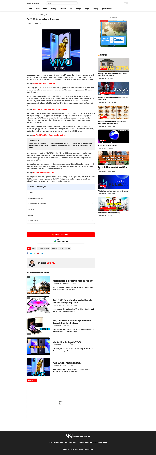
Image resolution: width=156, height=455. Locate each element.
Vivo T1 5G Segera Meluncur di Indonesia (67, 362)
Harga (33, 248)
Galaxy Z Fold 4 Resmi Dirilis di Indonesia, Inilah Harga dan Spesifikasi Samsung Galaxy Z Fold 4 (72, 301)
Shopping (95, 8)
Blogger (87, 8)
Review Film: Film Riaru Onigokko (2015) (109, 213)
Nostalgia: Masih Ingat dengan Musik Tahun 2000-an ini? (112, 168)
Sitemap (70, 442)
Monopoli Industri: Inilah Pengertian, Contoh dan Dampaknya (73, 280)
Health (37, 8)
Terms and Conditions (78, 442)
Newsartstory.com (33, 3)
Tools (70, 8)
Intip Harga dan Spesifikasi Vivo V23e (44, 83)
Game (30, 8)
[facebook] (28, 253)
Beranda (28, 15)
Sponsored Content (106, 8)
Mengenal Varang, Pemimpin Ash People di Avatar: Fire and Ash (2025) (113, 98)
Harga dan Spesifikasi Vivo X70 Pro (43, 172)
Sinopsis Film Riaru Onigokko (108, 208)
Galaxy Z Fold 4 (66, 305)
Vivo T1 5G (34, 15)
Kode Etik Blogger (102, 442)
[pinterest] (39, 253)
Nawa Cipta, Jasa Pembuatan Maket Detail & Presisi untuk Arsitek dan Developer (112, 74)
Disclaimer (56, 442)
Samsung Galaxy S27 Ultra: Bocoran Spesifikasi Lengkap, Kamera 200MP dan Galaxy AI (38, 145)
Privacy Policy (63, 442)
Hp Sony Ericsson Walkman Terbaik (107, 145)
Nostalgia (102, 162)
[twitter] (31, 253)
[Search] (76, 3)
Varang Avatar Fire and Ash (107, 92)
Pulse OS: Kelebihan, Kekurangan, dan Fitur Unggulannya (113, 191)
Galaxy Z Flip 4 (66, 325)
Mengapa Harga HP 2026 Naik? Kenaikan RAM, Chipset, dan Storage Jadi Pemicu (82, 144)
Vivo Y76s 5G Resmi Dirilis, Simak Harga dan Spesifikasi (49, 135)
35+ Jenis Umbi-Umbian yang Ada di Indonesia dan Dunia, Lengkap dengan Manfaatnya (112, 122)
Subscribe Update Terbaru (60, 234)
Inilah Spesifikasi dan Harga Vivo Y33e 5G (67, 342)
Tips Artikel (63, 8)
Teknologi (53, 8)
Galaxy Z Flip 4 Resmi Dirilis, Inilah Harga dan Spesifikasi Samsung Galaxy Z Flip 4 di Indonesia (72, 321)
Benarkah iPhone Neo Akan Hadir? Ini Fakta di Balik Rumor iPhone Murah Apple (60, 144)
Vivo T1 (61, 248)
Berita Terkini (66, 283)
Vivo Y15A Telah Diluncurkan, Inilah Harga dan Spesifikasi (50, 109)
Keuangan (78, 8)
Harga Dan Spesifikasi (43, 248)
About (50, 442)
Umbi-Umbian (103, 116)
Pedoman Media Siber (91, 442)
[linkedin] (42, 253)
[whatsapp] (35, 253)
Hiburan (45, 8)
